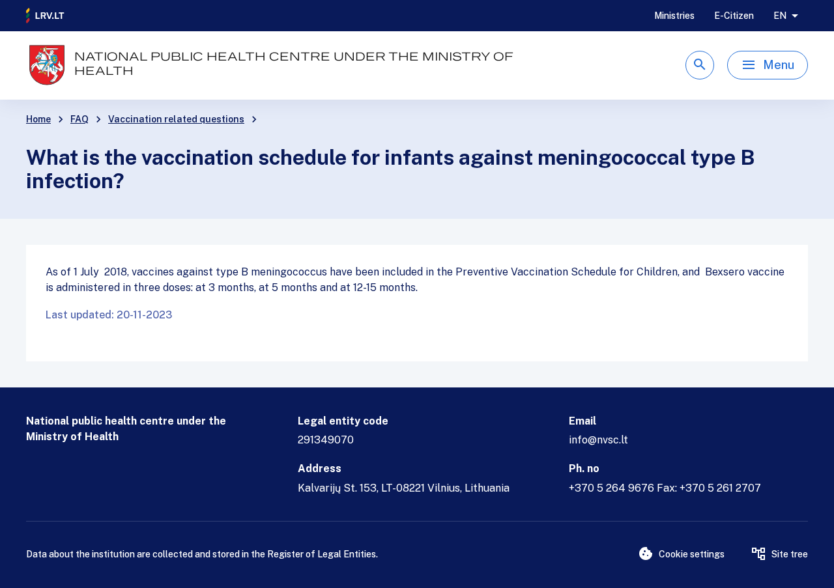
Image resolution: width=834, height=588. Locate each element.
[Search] (699, 65)
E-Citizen (734, 15)
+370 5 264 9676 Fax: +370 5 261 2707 (665, 488)
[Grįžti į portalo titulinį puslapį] (45, 15)
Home (38, 119)
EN (779, 15)
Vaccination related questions (176, 119)
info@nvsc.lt (598, 440)
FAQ (79, 119)
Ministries (674, 15)
